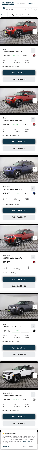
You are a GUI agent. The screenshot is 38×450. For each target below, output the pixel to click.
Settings (31, 446)
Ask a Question (18, 73)
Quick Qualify (17, 79)
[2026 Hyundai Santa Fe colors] (34, 55)
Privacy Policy (26, 441)
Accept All (6, 446)
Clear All (4, 15)
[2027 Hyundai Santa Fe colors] (34, 262)
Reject (24, 446)
